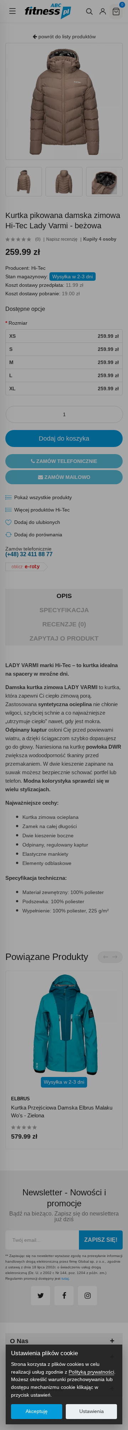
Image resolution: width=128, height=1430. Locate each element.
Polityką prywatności (91, 1372)
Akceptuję (37, 1411)
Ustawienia (91, 1411)
